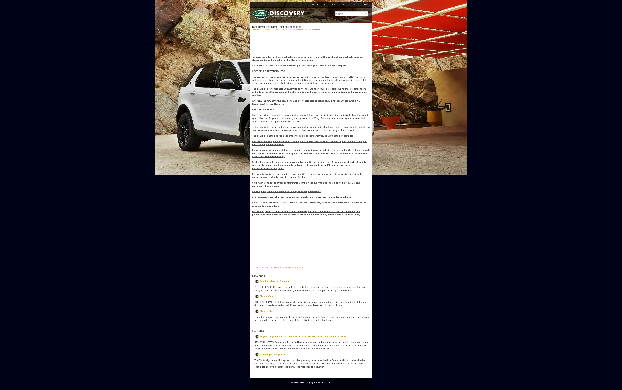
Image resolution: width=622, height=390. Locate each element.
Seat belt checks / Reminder (289, 267)
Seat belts (299, 30)
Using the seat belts (264, 267)
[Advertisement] (311, 43)
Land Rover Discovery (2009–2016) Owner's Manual (273, 30)
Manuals (315, 5)
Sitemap (365, 5)
